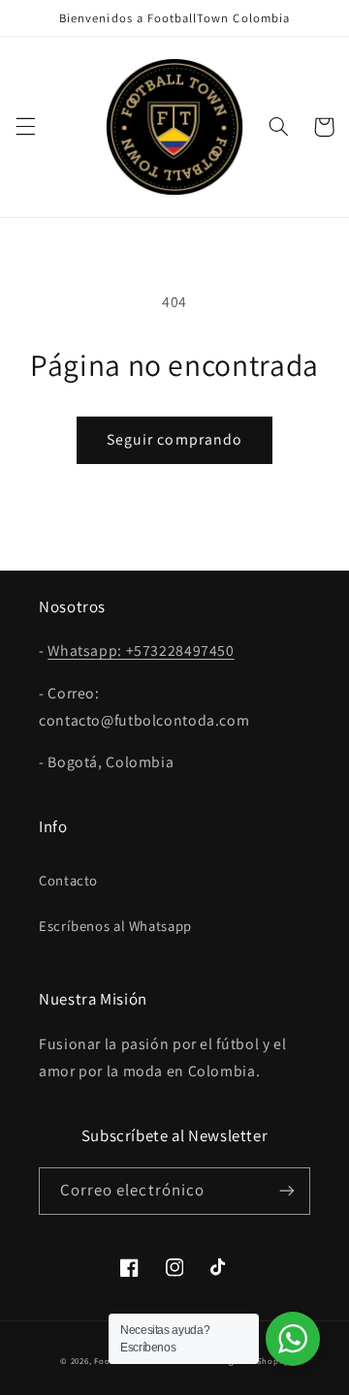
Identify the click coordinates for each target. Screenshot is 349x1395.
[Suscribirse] (287, 1191)
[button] (25, 127)
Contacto (68, 880)
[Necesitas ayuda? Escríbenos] (293, 1339)
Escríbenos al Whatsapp (115, 925)
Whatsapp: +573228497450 (141, 650)
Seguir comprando (174, 439)
